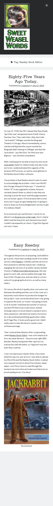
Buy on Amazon (26, 446)
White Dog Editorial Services (26, 271)
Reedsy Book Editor (18, 335)
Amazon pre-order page (25, 217)
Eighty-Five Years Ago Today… (26, 79)
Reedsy (19, 261)
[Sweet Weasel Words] (17, 49)
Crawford (25, 85)
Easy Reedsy (26, 245)
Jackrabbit (9, 165)
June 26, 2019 (38, 249)
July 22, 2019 (38, 85)
